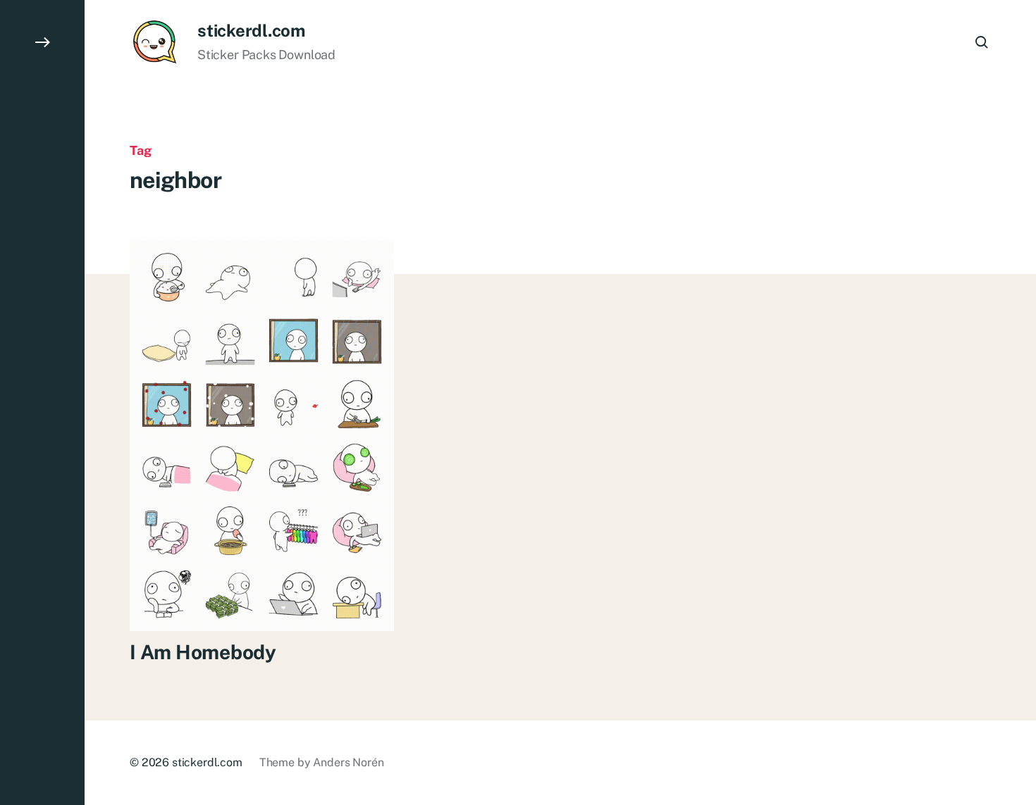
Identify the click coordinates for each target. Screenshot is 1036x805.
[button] (42, 402)
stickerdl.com (251, 30)
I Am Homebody (203, 651)
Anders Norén (348, 762)
